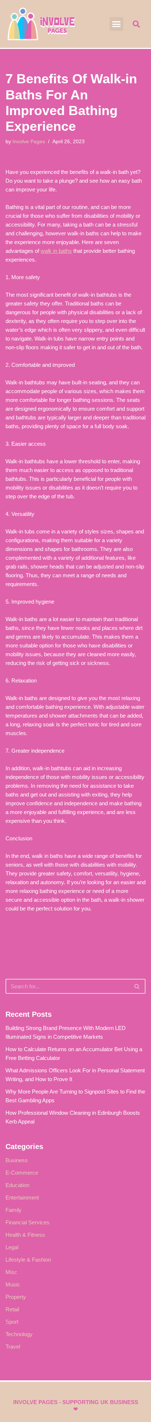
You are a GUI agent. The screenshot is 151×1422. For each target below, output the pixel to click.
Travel (12, 1346)
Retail (12, 1309)
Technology (19, 1334)
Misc (11, 1272)
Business (16, 1160)
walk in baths (56, 251)
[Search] (137, 986)
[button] (117, 24)
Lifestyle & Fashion (28, 1259)
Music (12, 1284)
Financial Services (27, 1222)
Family (13, 1210)
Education (17, 1185)
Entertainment (22, 1197)
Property (15, 1297)
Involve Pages (28, 141)
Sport (11, 1322)
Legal (11, 1247)
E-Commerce (21, 1173)
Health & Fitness (25, 1235)
